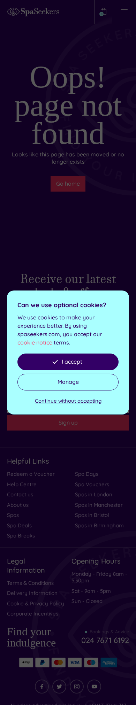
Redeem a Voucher (31, 474)
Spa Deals (19, 525)
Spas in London (93, 494)
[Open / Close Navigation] (124, 12)
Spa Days (86, 474)
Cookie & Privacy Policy (35, 603)
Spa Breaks (21, 535)
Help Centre (22, 484)
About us (18, 505)
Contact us (20, 494)
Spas (13, 515)
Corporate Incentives (32, 613)
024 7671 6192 (105, 640)
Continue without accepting (68, 400)
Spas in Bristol (92, 515)
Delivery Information (32, 593)
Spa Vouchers (92, 484)
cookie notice (34, 342)
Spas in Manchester (99, 505)
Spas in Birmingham (99, 525)
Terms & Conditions (30, 583)
